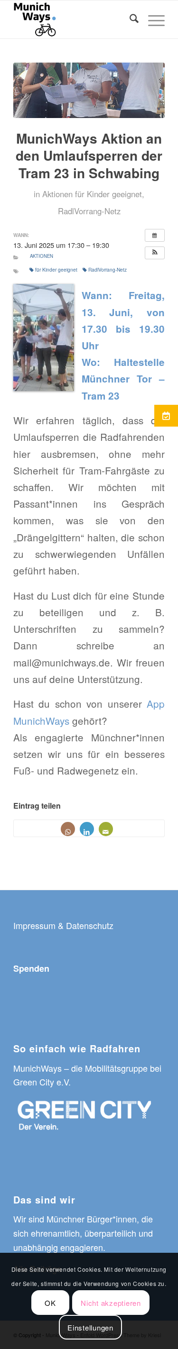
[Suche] (129, 19)
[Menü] (152, 19)
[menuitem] (129, 19)
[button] (154, 253)
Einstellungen (90, 1327)
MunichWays (37, 1068)
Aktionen (57, 194)
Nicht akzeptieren (111, 1303)
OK (50, 1303)
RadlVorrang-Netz (89, 211)
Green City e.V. (42, 1082)
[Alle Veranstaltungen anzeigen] (155, 235)
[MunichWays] (73, 19)
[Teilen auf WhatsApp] (68, 829)
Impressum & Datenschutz (63, 925)
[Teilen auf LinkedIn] (87, 829)
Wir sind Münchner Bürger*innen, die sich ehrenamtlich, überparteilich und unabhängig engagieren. (83, 1232)
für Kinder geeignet (108, 194)
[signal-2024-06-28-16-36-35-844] (89, 90)
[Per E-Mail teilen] (106, 829)
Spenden (31, 968)
